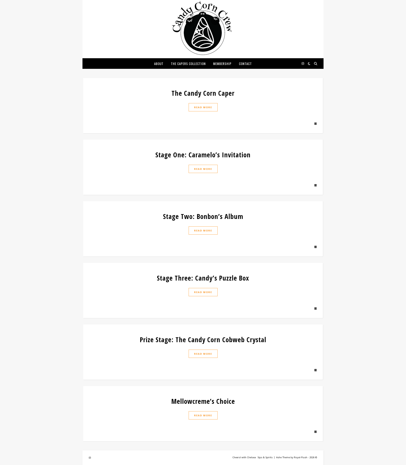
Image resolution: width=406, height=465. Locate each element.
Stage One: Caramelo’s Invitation (203, 154)
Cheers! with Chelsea (244, 457)
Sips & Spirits (265, 457)
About (158, 63)
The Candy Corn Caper (203, 93)
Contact (245, 63)
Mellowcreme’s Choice (203, 401)
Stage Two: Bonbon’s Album (203, 216)
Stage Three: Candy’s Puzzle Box (203, 277)
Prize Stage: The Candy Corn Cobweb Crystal (203, 339)
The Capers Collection (188, 63)
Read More (203, 107)
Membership (222, 63)
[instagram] (303, 63)
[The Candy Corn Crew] (203, 28)
